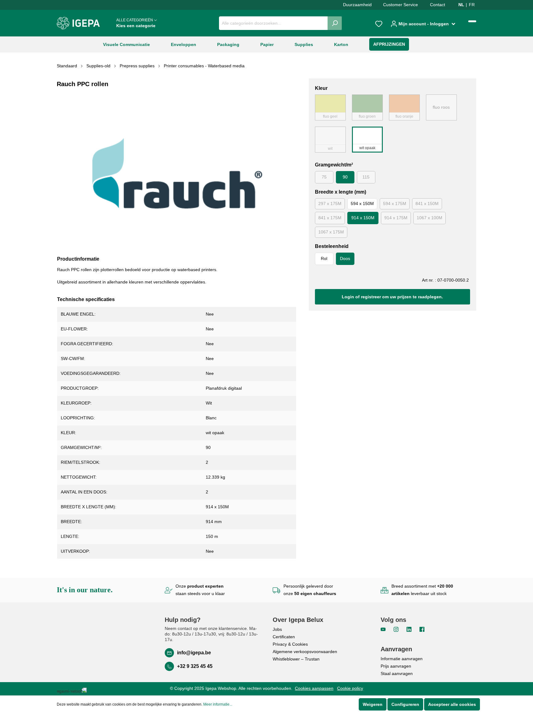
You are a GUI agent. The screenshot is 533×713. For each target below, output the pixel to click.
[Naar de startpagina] (78, 23)
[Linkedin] (410, 629)
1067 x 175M (331, 231)
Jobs (277, 629)
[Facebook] (421, 629)
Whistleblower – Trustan (296, 658)
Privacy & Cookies (290, 644)
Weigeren (372, 704)
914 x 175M (395, 217)
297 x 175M (329, 203)
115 (366, 176)
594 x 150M (362, 203)
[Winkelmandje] (472, 21)
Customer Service (400, 4)
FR (472, 4)
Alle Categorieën (135, 23)
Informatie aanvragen (402, 658)
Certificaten (284, 636)
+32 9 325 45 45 (195, 666)
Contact (437, 4)
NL (461, 4)
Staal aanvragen (397, 673)
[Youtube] (384, 629)
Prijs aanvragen (396, 666)
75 (324, 176)
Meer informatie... (217, 704)
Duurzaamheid (357, 4)
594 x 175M (394, 203)
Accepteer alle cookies (452, 704)
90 (345, 176)
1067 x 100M (429, 217)
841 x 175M (329, 217)
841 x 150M (427, 203)
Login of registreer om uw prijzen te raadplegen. (392, 296)
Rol (324, 258)
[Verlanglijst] (378, 23)
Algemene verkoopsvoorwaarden (305, 651)
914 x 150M (362, 217)
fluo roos (441, 107)
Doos (345, 258)
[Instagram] (397, 629)
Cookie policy (350, 688)
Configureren (405, 704)
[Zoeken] (335, 23)
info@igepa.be (194, 652)
